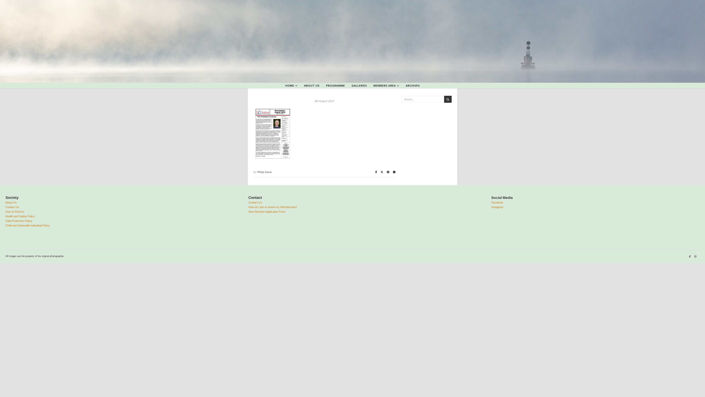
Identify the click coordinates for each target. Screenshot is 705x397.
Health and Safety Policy (20, 216)
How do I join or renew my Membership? (272, 207)
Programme (335, 85)
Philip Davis (264, 172)
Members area (384, 85)
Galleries (359, 85)
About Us (11, 202)
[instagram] (695, 256)
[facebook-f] (690, 256)
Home (289, 85)
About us (311, 85)
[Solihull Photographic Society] (352, 41)
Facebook (497, 202)
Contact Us (12, 207)
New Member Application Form (266, 211)
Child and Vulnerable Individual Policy (28, 225)
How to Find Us (15, 211)
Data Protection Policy (19, 220)
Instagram (497, 207)
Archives (413, 85)
